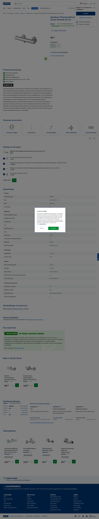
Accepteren (53, 228)
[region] (50, 220)
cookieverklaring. (42, 224)
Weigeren (42, 228)
